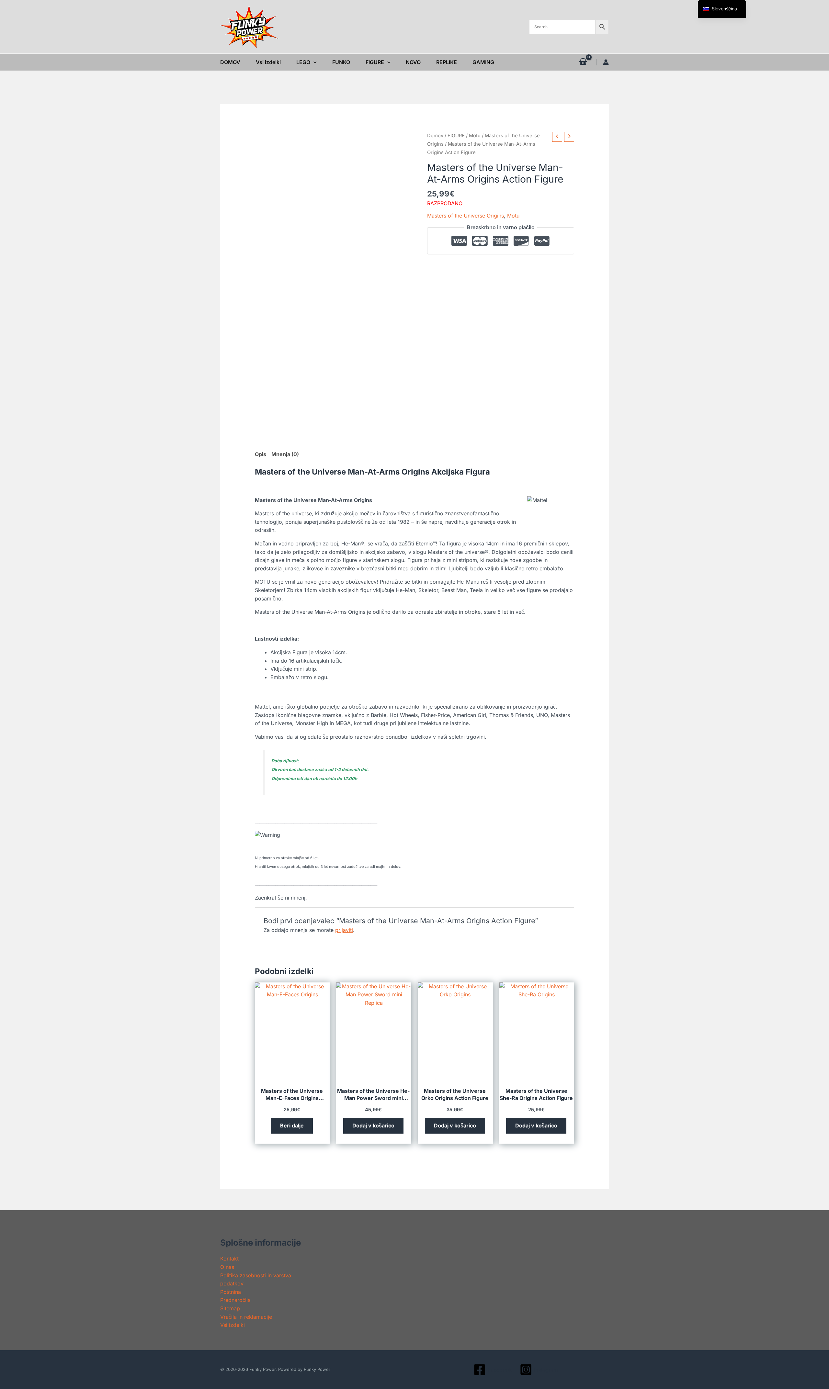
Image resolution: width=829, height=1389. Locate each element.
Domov (435, 136)
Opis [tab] (260, 454)
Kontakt (229, 1258)
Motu (475, 136)
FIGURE (456, 136)
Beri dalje (292, 1125)
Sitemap (230, 1308)
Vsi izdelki (232, 1325)
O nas (227, 1267)
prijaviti (344, 930)
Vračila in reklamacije (246, 1317)
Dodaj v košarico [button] (373, 1125)
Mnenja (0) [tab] (285, 454)
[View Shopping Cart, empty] (583, 62)
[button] (313, 62)
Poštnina (230, 1292)
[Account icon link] (606, 62)
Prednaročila (235, 1300)
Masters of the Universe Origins (465, 215)
